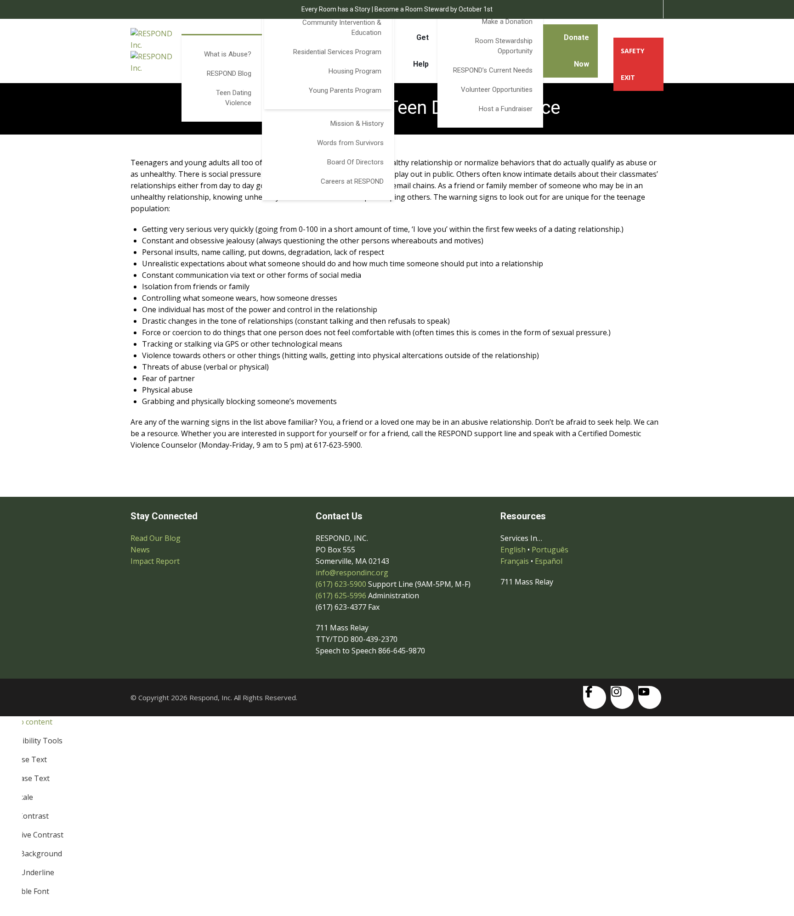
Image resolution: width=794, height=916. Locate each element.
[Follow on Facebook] (594, 697)
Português (550, 550)
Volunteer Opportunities (497, 89)
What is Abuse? (227, 54)
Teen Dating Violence (233, 98)
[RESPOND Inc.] (155, 51)
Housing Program (355, 71)
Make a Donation (507, 21)
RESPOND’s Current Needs (493, 70)
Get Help (421, 50)
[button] (397, 731)
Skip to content (26, 722)
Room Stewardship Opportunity (504, 46)
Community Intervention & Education (341, 27)
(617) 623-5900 (341, 584)
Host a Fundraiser (506, 109)
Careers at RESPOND (352, 181)
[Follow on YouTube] (649, 697)
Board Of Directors (355, 162)
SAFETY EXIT (632, 64)
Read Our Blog (155, 538)
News (140, 550)
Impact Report (155, 561)
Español (548, 561)
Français (514, 561)
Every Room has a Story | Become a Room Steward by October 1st (397, 9)
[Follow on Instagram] (622, 697)
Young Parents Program (345, 90)
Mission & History (357, 123)
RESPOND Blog (229, 73)
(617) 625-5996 (341, 595)
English (513, 550)
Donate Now (576, 50)
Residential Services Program (337, 52)
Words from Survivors (350, 143)
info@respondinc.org (352, 573)
